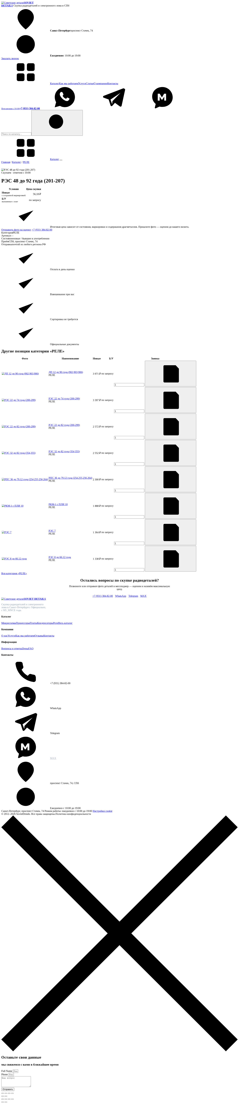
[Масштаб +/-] (2, 1093)
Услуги (82, 83)
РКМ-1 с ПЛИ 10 (58, 504)
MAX (143, 596)
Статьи (90, 83)
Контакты (112, 83)
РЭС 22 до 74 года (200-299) (64, 398)
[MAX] (162, 108)
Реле (55, 623)
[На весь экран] (6, 1093)
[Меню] (61, 160)
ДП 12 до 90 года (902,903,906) (66, 372)
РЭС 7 (52, 530)
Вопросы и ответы (11, 648)
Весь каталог (65, 623)
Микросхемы (8, 623)
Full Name (7, 1071)
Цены (25, 648)
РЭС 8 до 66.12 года (60, 557)
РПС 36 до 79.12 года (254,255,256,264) (70, 478)
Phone (4, 1074)
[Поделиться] (9, 1093)
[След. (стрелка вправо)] (6, 1096)
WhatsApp (120, 596)
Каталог (54, 83)
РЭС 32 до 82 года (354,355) (64, 451)
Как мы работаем (68, 83)
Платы (33, 623)
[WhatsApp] (64, 108)
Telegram (133, 596)
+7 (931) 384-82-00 (42, 229)
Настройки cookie (102, 811)
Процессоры (23, 623)
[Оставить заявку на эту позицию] (170, 373)
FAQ (30, 648)
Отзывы (38, 635)
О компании (100, 83)
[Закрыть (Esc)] (12, 1093)
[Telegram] (113, 108)
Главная (5, 162)
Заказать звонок (10, 58)
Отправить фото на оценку (16, 229)
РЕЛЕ (26, 162)
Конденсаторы (45, 623)
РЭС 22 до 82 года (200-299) (64, 425)
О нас (4, 635)
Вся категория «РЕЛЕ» (14, 573)
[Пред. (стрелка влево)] (2, 1096)
